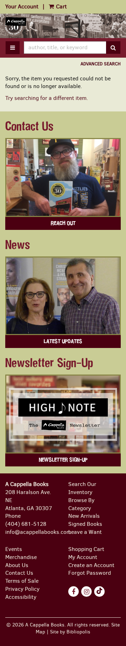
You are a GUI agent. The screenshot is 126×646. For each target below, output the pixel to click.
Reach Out (63, 223)
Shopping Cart (86, 549)
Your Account (21, 6)
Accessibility (20, 597)
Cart (61, 6)
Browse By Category (81, 504)
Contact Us (19, 572)
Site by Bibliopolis (70, 631)
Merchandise (21, 557)
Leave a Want (85, 532)
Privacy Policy (22, 589)
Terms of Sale (21, 581)
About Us (16, 565)
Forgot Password (89, 572)
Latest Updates (63, 341)
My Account (82, 557)
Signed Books (85, 524)
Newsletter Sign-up (63, 460)
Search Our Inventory (82, 488)
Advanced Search (100, 64)
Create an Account (91, 565)
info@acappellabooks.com (38, 532)
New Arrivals (84, 516)
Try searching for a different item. (46, 98)
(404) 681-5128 (25, 524)
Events (13, 549)
